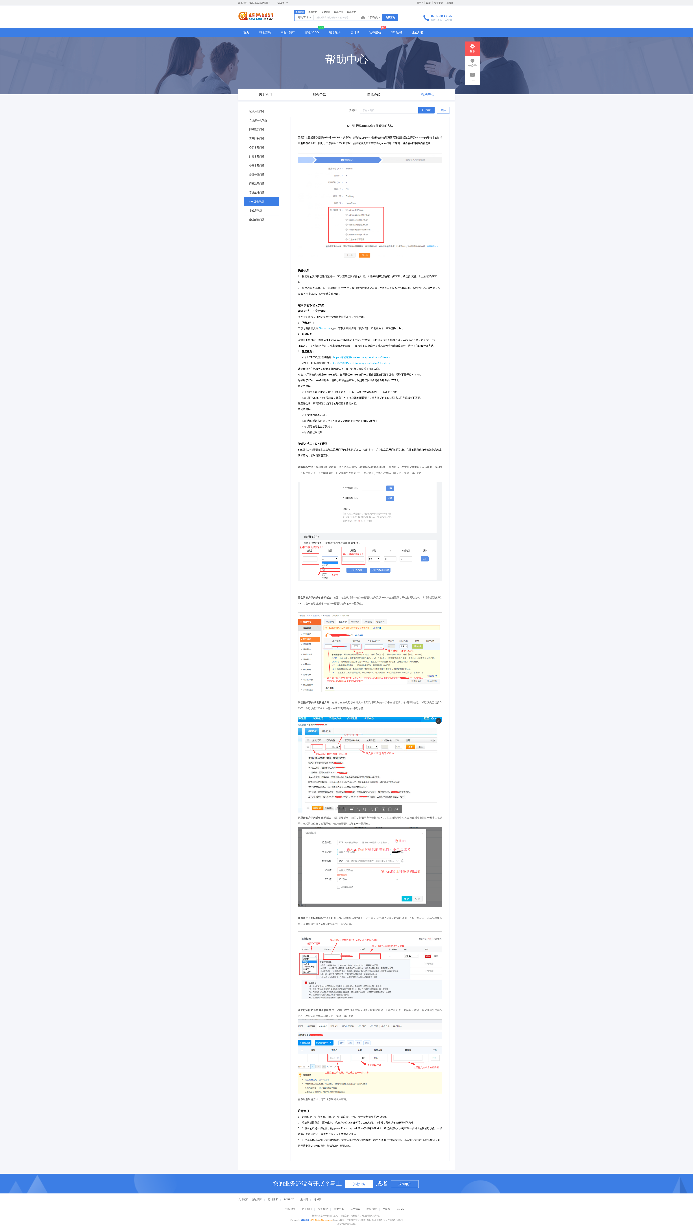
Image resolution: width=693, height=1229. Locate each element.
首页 (246, 32)
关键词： (354, 110)
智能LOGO (312, 32)
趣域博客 (273, 1199)
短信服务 (290, 1209)
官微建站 (375, 32)
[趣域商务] (255, 20)
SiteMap (400, 1209)
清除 (443, 110)
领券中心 (438, 2)
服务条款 (323, 1209)
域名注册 (335, 32)
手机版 (386, 1209)
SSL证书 (396, 32)
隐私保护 (372, 1209)
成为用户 (404, 1184)
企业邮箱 (418, 32)
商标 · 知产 (288, 32)
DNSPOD (289, 1199)
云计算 (355, 32)
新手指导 (355, 1209)
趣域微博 (257, 1199)
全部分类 (373, 17)
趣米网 (304, 1199)
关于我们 (307, 1209)
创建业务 (358, 1184)
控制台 (449, 2)
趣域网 (318, 1199)
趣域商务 (305, 1220)
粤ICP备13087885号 (346, 1224)
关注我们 (281, 2)
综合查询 (303, 17)
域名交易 (265, 32)
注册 (428, 2)
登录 (419, 2)
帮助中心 (339, 1209)
